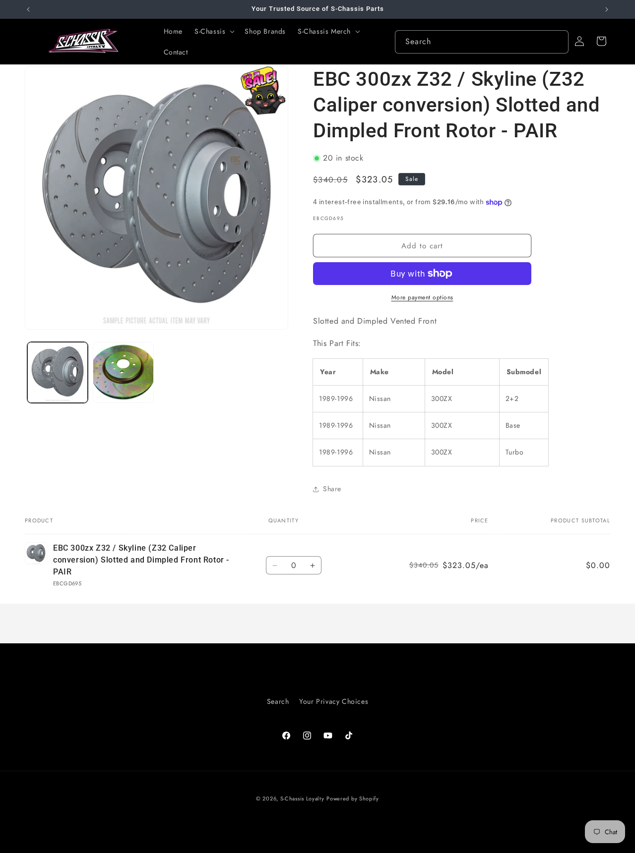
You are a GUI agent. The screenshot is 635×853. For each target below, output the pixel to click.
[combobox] (481, 42)
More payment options (422, 297)
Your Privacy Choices (333, 701)
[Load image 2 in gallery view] (123, 372)
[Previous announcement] (28, 9)
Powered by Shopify (352, 798)
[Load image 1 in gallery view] (57, 372)
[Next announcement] (607, 9)
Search (278, 701)
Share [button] (332, 489)
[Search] (557, 42)
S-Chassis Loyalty (302, 798)
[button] (214, 31)
